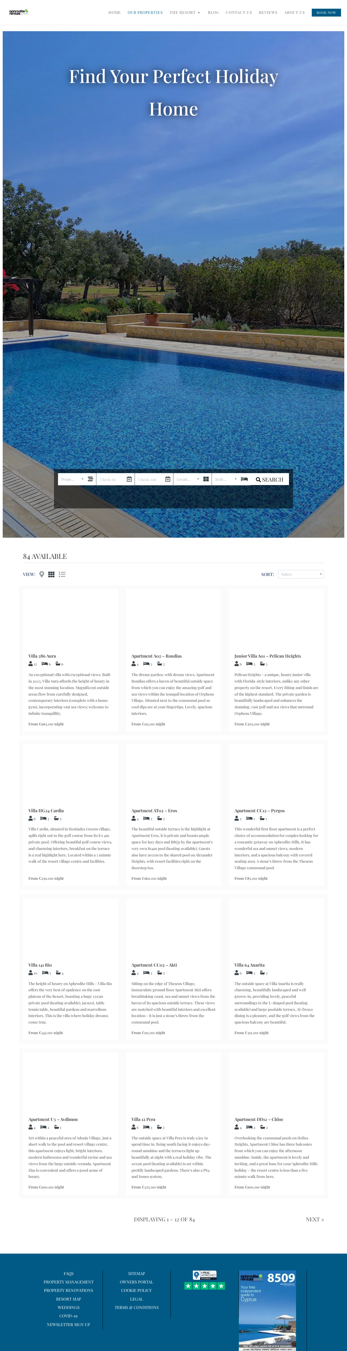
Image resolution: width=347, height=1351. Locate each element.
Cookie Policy (136, 1290)
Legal (136, 1299)
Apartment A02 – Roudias (156, 656)
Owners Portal (136, 1282)
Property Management (69, 1282)
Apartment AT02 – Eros (154, 810)
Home (114, 13)
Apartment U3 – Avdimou (53, 1119)
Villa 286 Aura (42, 656)
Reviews (268, 13)
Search (272, 479)
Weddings (68, 1307)
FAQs (68, 1273)
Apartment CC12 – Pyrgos (259, 810)
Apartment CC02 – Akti (154, 965)
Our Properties (145, 13)
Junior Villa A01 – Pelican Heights (267, 656)
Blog (213, 13)
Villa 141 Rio (40, 965)
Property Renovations (68, 1290)
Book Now (326, 12)
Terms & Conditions (137, 1307)
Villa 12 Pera (143, 1119)
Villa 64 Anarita (249, 965)
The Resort (183, 13)
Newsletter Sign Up (68, 1324)
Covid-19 (68, 1315)
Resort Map (68, 1299)
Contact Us (239, 13)
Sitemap (136, 1273)
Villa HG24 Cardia (46, 810)
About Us (294, 13)
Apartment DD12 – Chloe (258, 1119)
